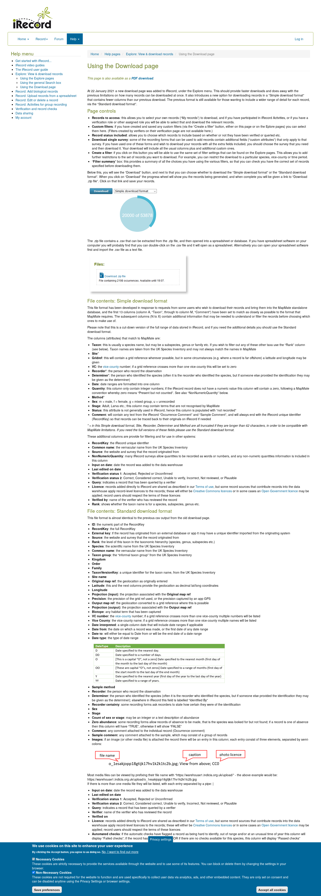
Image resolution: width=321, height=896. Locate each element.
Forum (59, 39)
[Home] (33, 17)
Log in (299, 39)
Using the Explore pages (37, 78)
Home (22, 39)
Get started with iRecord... (34, 60)
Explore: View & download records (39, 74)
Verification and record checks (36, 109)
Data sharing (24, 113)
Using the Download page (38, 87)
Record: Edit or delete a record (37, 100)
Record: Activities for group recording (41, 104)
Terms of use (204, 486)
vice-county (111, 366)
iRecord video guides (30, 65)
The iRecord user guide (32, 69)
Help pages (112, 54)
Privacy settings (160, 839)
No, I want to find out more (120, 851)
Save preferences (47, 889)
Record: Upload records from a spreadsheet (46, 95)
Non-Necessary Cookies (54, 872)
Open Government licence (280, 491)
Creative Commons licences (212, 491)
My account (23, 117)
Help (73, 39)
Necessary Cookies (50, 859)
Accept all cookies (272, 889)
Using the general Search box (40, 82)
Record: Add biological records (37, 91)
